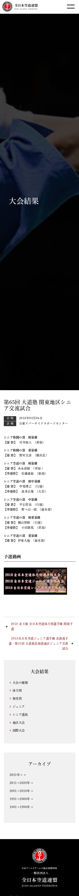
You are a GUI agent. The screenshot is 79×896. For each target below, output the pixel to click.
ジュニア (19, 706)
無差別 (17, 698)
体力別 (17, 690)
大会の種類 (20, 682)
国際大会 (19, 730)
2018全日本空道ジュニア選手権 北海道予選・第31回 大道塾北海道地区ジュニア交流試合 (38, 643)
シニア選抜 (20, 714)
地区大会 (19, 722)
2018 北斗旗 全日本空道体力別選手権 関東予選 (42, 626)
